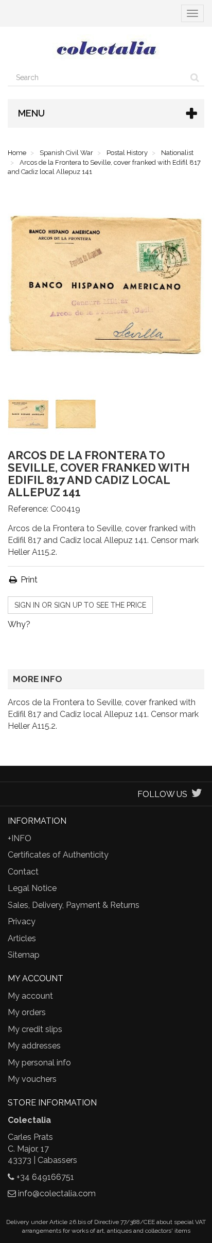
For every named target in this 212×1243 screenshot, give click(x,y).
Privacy (22, 921)
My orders (27, 1012)
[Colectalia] (106, 47)
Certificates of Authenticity (58, 855)
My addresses (34, 1046)
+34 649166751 (45, 1177)
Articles (22, 938)
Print (28, 580)
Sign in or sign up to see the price (80, 605)
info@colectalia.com (57, 1193)
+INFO (19, 838)
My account (30, 996)
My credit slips (35, 1029)
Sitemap (24, 955)
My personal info (39, 1062)
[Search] (194, 77)
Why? (19, 624)
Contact (23, 872)
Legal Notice (32, 888)
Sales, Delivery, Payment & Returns (73, 905)
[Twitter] (196, 794)
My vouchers (32, 1079)
